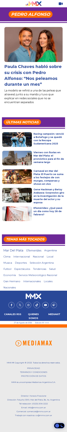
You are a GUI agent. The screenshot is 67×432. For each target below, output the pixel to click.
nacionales (9, 287)
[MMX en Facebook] (11, 305)
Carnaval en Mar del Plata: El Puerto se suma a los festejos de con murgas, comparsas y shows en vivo (48, 177)
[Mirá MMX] (61, 3)
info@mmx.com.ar (37, 407)
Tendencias (39, 269)
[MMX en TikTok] (37, 305)
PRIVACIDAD (33, 368)
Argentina (50, 250)
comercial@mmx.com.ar (39, 411)
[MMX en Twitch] (54, 305)
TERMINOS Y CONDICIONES (33, 372)
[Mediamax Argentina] (33, 343)
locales (48, 281)
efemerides (33, 250)
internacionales (32, 281)
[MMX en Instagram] (28, 305)
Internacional (21, 256)
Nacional (38, 256)
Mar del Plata (13, 250)
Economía (9, 275)
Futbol (7, 269)
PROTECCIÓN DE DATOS (33, 376)
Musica (7, 262)
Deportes (21, 262)
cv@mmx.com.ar (43, 415)
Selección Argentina (42, 262)
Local (50, 256)
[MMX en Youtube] (45, 305)
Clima (6, 256)
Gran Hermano (11, 281)
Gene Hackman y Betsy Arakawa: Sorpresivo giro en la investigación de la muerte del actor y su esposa (49, 196)
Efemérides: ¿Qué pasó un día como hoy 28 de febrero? (48, 211)
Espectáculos (22, 269)
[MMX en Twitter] (20, 305)
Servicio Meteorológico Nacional (38, 275)
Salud (52, 269)
